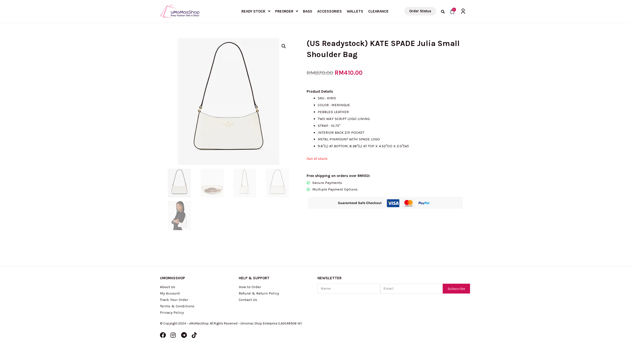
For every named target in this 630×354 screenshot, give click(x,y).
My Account (170, 293)
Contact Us (248, 299)
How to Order (250, 287)
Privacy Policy (172, 312)
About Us (167, 287)
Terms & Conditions (177, 306)
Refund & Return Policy (259, 293)
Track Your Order (174, 299)
